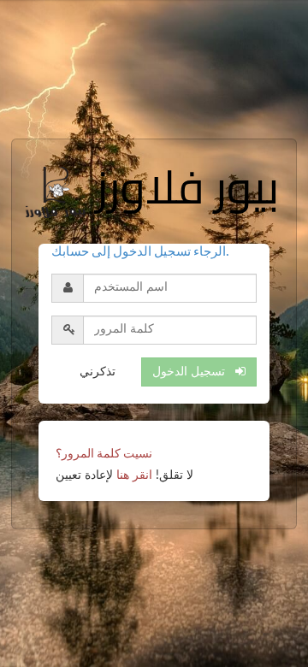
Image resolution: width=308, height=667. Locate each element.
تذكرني (98, 372)
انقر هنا (134, 475)
